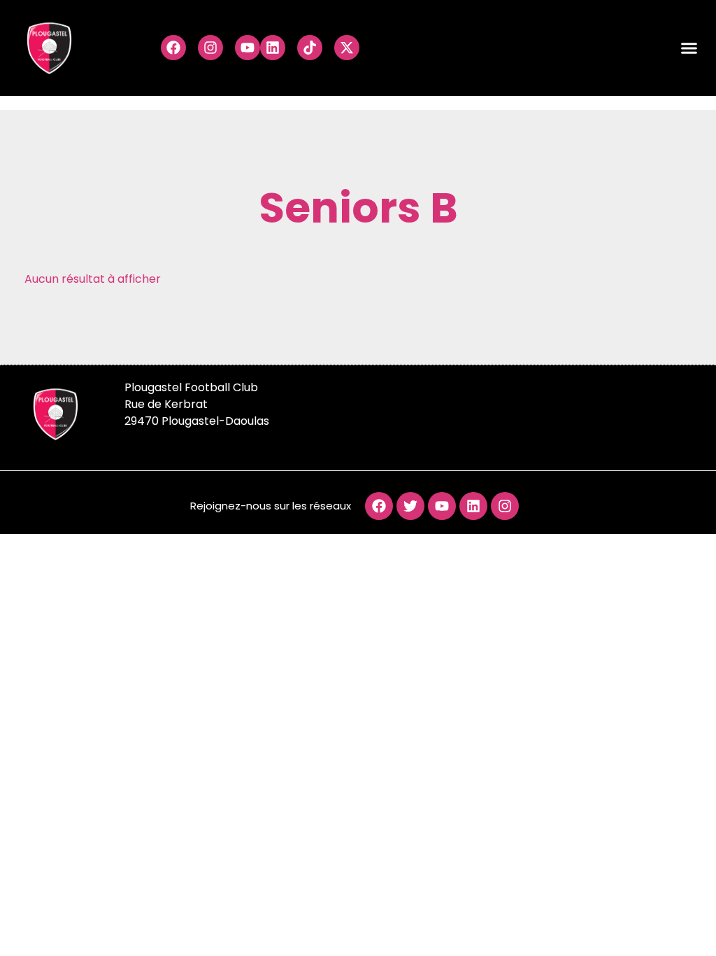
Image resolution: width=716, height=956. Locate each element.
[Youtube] (247, 47)
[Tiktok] (309, 47)
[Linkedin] (272, 47)
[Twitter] (410, 506)
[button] (689, 48)
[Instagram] (210, 47)
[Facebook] (173, 47)
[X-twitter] (346, 47)
